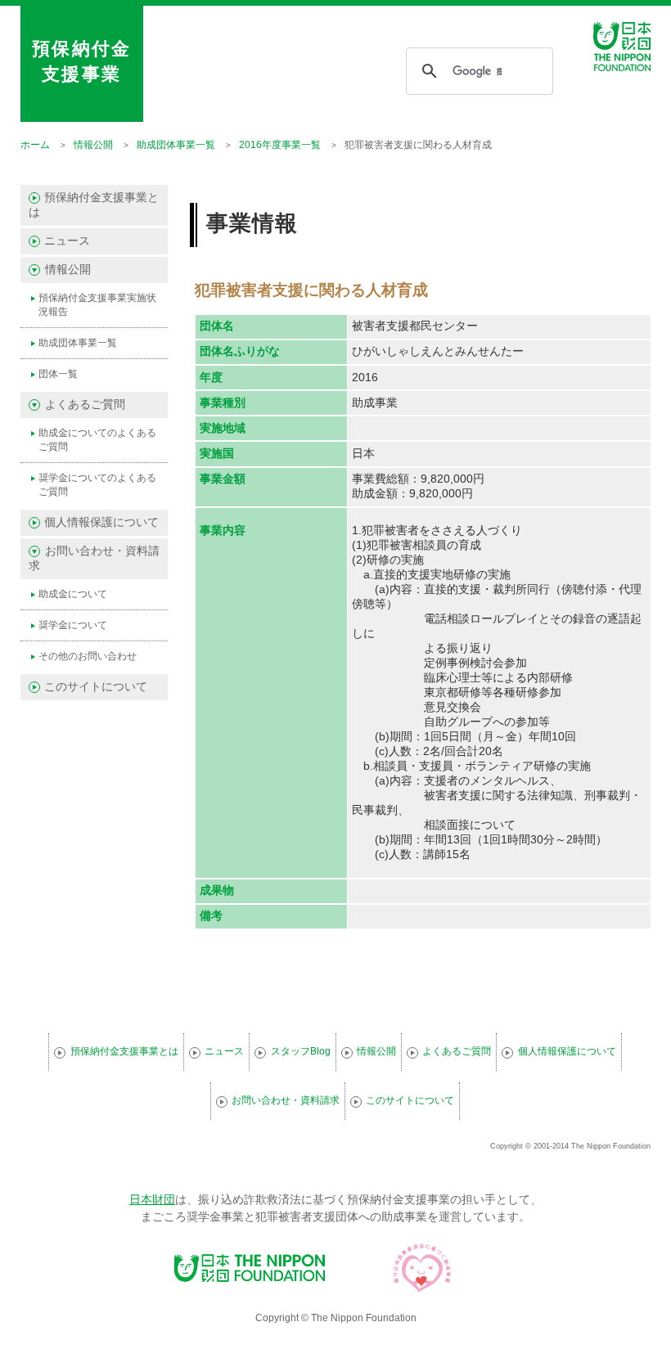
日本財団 (152, 1199)
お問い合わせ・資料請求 (286, 1100)
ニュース (67, 241)
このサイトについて (95, 687)
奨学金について (72, 625)
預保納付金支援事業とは (94, 204)
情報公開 (376, 1051)
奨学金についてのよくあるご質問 (97, 484)
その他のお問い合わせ (87, 656)
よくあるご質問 (456, 1051)
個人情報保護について (101, 522)
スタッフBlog (301, 1051)
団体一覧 (58, 374)
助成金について (72, 594)
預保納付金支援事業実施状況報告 (97, 304)
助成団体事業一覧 (77, 342)
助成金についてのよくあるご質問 (97, 439)
